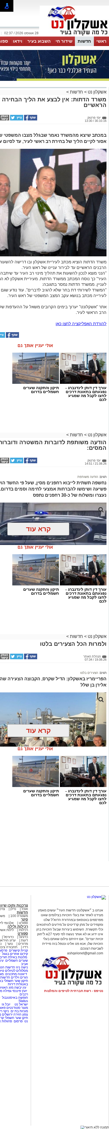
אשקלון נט (96, 92)
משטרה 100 (19, 916)
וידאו (17, 41)
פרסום (18, 1021)
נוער (10, 944)
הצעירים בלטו (89, 672)
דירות (11, 984)
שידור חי (64, 41)
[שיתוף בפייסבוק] (30, 119)
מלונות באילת (17, 957)
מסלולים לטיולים (16, 971)
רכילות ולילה (18, 926)
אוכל (25, 909)
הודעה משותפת (87, 476)
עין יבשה (20, 987)
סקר (24, 919)
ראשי (101, 41)
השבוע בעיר (39, 41)
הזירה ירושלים (12, 1014)
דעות (24, 940)
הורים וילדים (19, 977)
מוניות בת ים (19, 1011)
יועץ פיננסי (19, 991)
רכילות (23, 930)
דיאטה (22, 974)
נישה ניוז (22, 967)
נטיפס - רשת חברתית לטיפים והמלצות (73, 991)
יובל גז (6, 1004)
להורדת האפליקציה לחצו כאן (81, 323)
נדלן (13, 909)
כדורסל (9, 937)
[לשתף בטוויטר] (16, 119)
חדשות (84, 41)
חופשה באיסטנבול (15, 998)
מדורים (23, 944)
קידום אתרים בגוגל (14, 954)
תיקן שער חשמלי (16, 1018)
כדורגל (23, 937)
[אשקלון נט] (96, 897)
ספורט (23, 923)
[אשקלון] (74, 36)
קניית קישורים (18, 950)
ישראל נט (21, 1004)
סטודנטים (13, 1008)
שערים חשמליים (16, 960)
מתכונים (11, 974)
